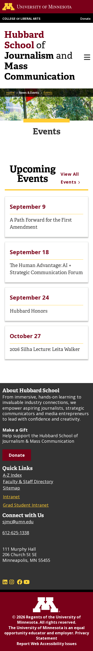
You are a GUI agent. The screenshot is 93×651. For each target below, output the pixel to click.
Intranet (11, 496)
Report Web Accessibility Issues (47, 643)
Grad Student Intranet (26, 505)
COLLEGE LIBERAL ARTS (21, 19)
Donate (85, 19)
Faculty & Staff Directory (28, 481)
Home (10, 93)
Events (48, 93)
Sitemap (11, 488)
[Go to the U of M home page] (46, 6)
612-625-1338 (15, 532)
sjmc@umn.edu (18, 522)
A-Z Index (12, 475)
